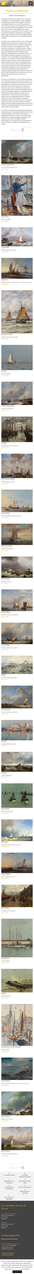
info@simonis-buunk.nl (7, 1249)
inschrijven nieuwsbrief (8, 1253)
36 (19, 130)
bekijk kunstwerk (5, 169)
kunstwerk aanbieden (7, 1255)
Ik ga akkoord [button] (17, 1271)
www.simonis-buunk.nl (7, 1247)
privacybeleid (17, 1269)
